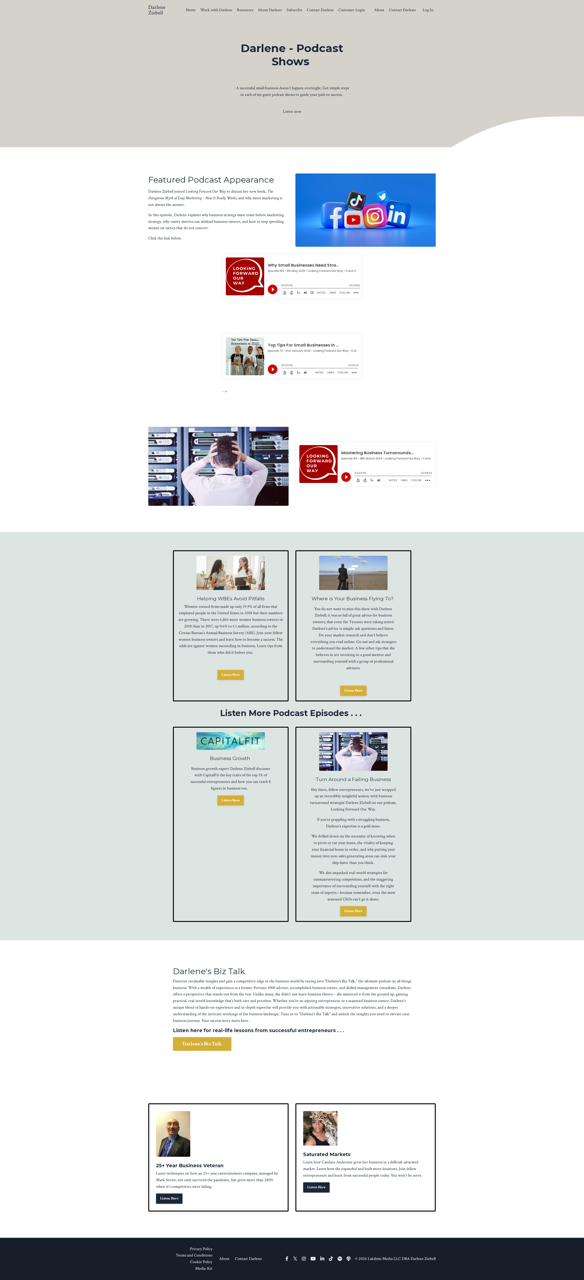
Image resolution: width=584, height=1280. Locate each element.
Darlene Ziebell (358, 802)
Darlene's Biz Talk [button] (202, 1044)
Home (191, 10)
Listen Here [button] (231, 674)
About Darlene (270, 10)
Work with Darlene (216, 10)
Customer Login (351, 10)
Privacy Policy (201, 1248)
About (379, 10)
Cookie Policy (201, 1261)
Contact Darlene (320, 10)
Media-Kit (203, 1268)
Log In (428, 10)
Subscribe (294, 10)
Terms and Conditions (194, 1255)
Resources (245, 10)
